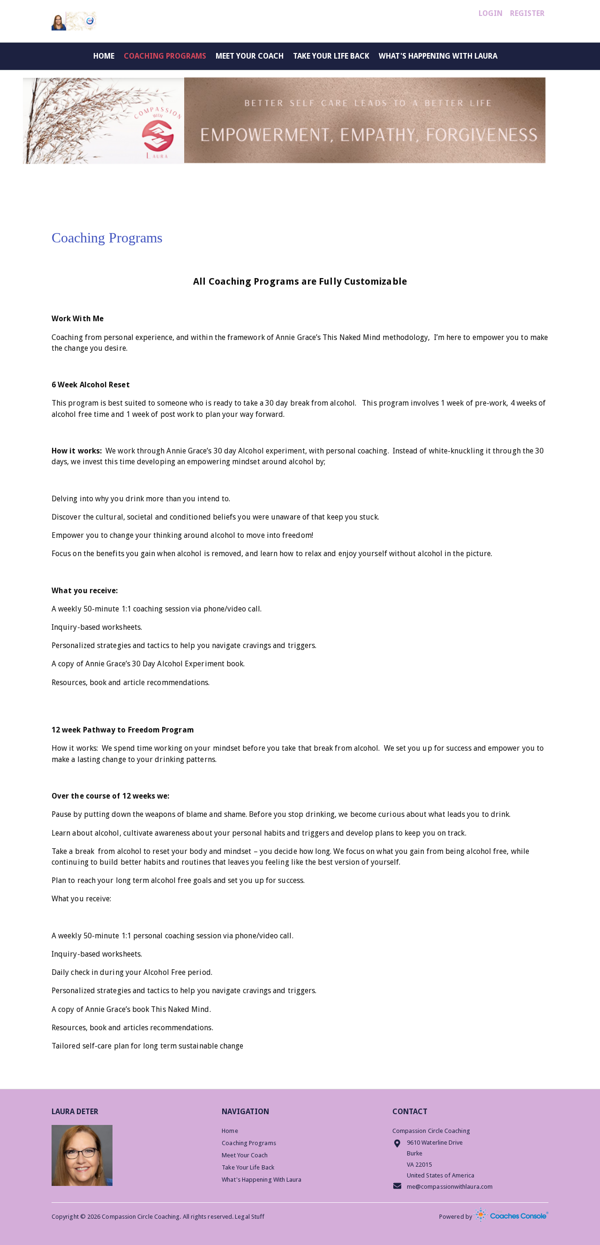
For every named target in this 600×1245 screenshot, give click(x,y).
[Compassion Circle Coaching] (74, 21)
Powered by (456, 1216)
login (490, 13)
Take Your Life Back (331, 56)
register (527, 13)
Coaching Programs (165, 56)
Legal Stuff (249, 1216)
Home (103, 56)
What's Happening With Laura (438, 56)
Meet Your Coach (250, 56)
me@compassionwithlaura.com (450, 1186)
